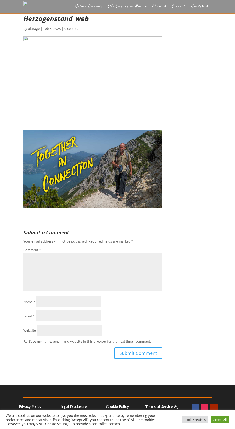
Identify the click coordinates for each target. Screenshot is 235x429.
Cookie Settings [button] (195, 420)
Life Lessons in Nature (127, 6)
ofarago (34, 28)
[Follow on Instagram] (204, 407)
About (157, 6)
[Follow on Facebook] (195, 407)
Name (29, 302)
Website (29, 330)
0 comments (73, 28)
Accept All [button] (220, 420)
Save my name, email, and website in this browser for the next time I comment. (90, 341)
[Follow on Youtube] (214, 407)
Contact (178, 6)
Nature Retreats (88, 6)
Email (29, 316)
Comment (32, 250)
